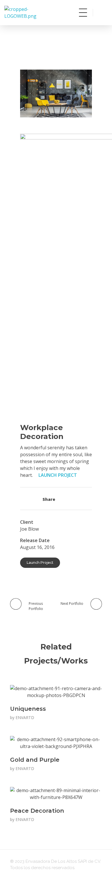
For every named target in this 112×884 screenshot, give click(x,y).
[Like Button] (24, 499)
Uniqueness (28, 708)
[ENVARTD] (32, 12)
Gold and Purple (34, 759)
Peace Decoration (37, 810)
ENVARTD (25, 717)
